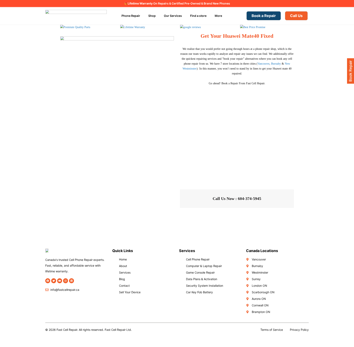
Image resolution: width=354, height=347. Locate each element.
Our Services (173, 15)
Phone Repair (130, 15)
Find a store (198, 15)
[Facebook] (47, 280)
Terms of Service (271, 329)
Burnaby (276, 63)
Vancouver (263, 63)
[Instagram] (65, 280)
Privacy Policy (299, 329)
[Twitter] (53, 280)
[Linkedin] (71, 280)
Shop (152, 15)
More (218, 15)
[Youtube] (59, 280)
